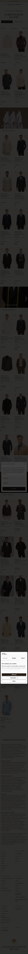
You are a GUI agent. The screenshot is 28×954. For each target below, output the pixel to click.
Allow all (14, 674)
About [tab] (23, 658)
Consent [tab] (5, 658)
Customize (13, 678)
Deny (14, 681)
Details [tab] (14, 658)
